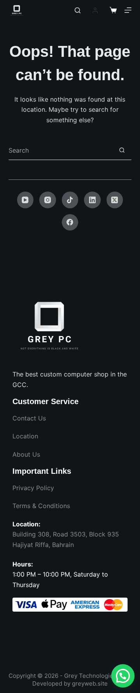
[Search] (77, 10)
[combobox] (61, 150)
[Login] (95, 10)
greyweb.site (90, 683)
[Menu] (127, 10)
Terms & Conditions (41, 506)
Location (25, 436)
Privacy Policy (33, 488)
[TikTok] (70, 200)
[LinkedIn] (92, 200)
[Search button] (121, 150)
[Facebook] (70, 222)
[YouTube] (25, 200)
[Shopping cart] (113, 10)
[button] (123, 676)
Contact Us (29, 418)
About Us (26, 454)
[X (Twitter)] (115, 200)
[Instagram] (47, 200)
